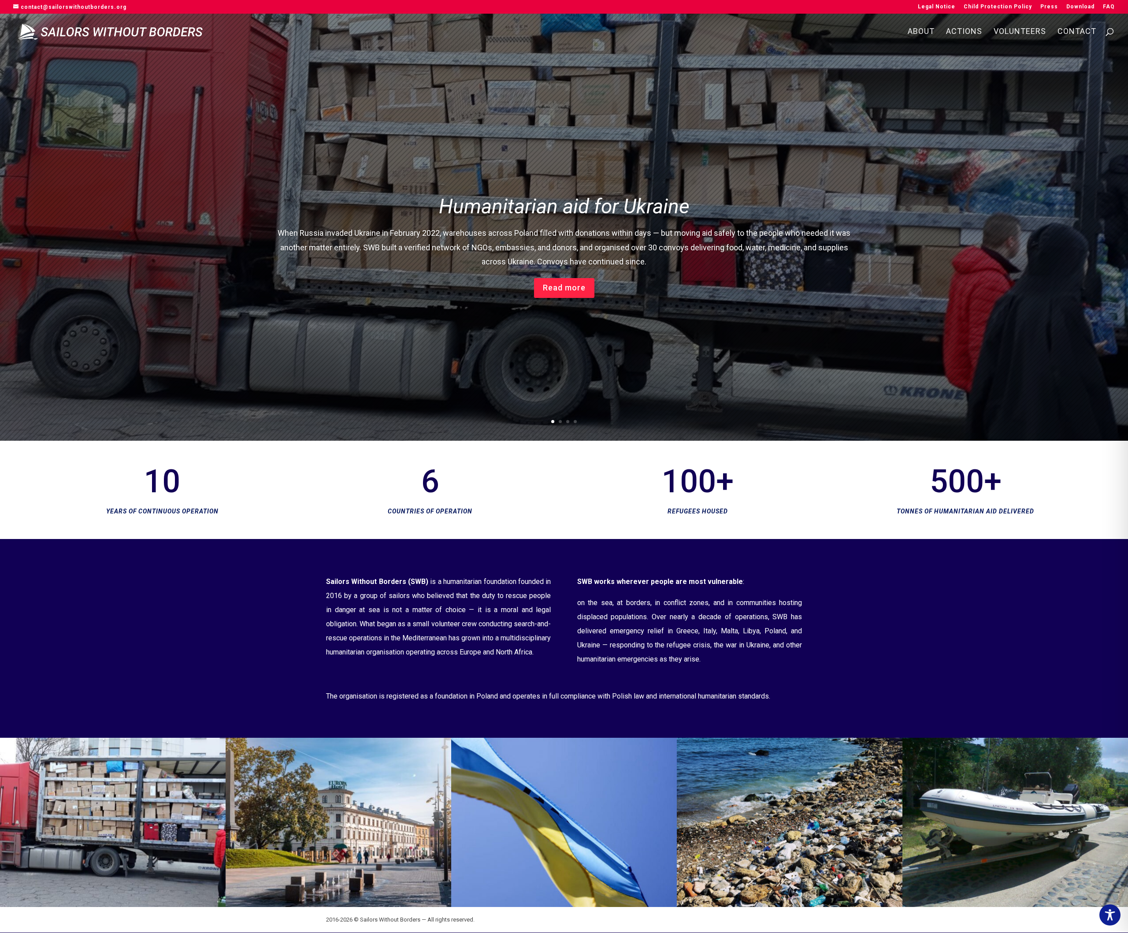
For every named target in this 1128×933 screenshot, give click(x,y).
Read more (564, 287)
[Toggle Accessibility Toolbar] (1109, 914)
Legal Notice (936, 7)
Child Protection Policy (998, 7)
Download (1080, 7)
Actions (964, 32)
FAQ (1109, 7)
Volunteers (1020, 32)
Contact (1077, 32)
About (921, 32)
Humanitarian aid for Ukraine (564, 206)
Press (1049, 7)
